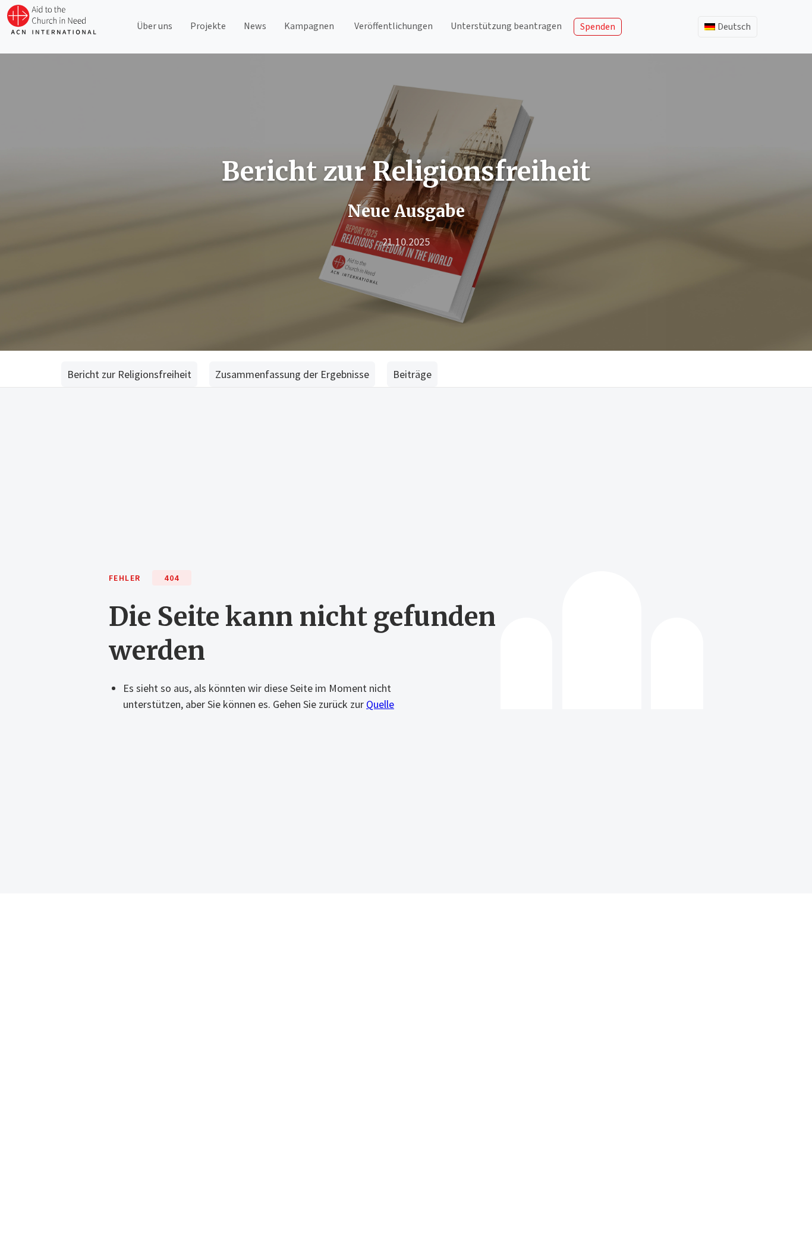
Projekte (208, 26)
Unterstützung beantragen (506, 26)
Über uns (154, 26)
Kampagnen (309, 26)
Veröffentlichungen (393, 26)
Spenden (597, 26)
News (255, 26)
